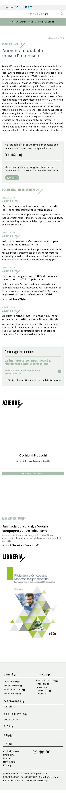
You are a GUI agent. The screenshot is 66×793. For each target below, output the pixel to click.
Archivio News (26, 22)
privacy (57, 380)
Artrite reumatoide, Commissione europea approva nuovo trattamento (30, 242)
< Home (10, 22)
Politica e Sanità (46, 22)
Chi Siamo (9, 754)
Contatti (7, 758)
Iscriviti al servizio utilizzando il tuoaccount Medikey (22, 372)
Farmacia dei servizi (33, 473)
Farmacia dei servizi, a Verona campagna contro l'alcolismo (25, 528)
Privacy (7, 765)
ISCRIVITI (12, 177)
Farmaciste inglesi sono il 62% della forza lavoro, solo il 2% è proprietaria (29, 277)
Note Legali (9, 761)
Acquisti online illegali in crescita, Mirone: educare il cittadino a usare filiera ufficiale (30, 317)
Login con (10, 7)
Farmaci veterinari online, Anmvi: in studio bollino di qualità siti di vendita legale (30, 208)
